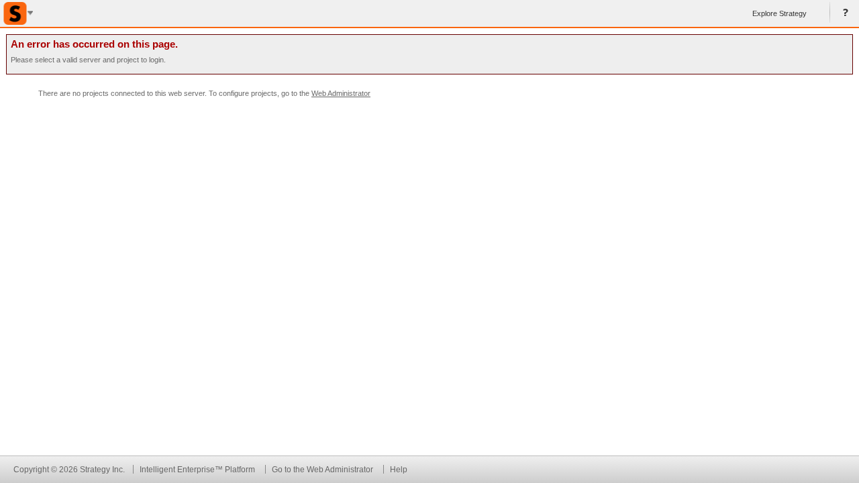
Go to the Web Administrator (322, 469)
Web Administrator (340, 93)
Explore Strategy (779, 13)
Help (842, 13)
